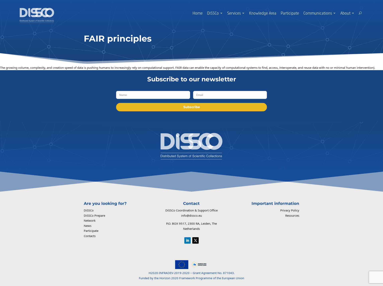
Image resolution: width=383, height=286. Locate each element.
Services (234, 13)
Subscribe (191, 107)
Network (90, 220)
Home (197, 13)
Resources (292, 215)
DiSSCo (89, 210)
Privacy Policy (289, 210)
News (87, 226)
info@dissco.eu (191, 215)
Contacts (90, 236)
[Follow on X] (195, 240)
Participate (290, 13)
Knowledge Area (262, 13)
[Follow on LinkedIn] (187, 240)
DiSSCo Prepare (94, 215)
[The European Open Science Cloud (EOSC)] (199, 268)
